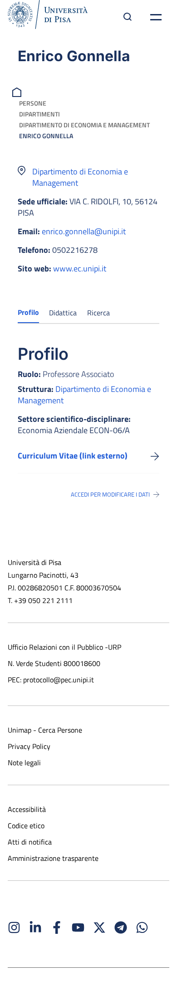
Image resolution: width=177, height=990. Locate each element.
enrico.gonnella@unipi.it (84, 231)
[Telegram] (120, 927)
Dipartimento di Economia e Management (84, 125)
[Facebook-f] (56, 927)
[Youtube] (78, 927)
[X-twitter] (99, 927)
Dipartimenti (39, 114)
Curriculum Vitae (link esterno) (73, 455)
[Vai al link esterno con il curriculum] (155, 455)
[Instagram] (14, 927)
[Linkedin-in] (35, 927)
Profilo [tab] (28, 312)
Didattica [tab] (63, 312)
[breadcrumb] (18, 91)
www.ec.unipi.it (79, 268)
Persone (32, 103)
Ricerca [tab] (98, 312)
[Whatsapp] (142, 927)
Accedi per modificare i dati (110, 494)
